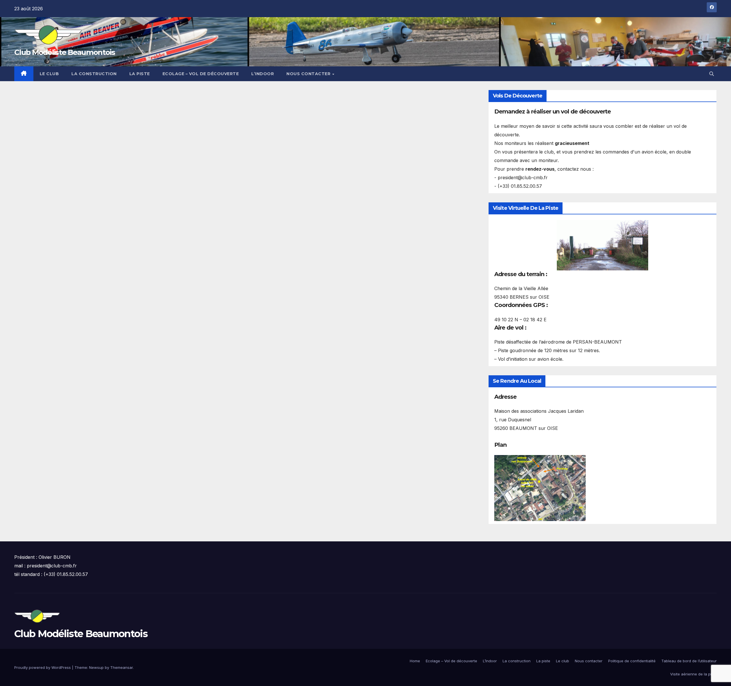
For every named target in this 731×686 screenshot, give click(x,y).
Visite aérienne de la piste (693, 674)
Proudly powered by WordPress (43, 667)
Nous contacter (309, 73)
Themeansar (121, 667)
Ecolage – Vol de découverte (200, 73)
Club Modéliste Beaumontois (64, 52)
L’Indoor (262, 73)
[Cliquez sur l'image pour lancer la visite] (602, 245)
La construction (94, 73)
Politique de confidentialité (632, 661)
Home (415, 661)
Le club (49, 73)
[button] (711, 74)
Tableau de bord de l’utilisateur (689, 661)
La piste (139, 73)
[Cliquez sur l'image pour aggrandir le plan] (540, 487)
